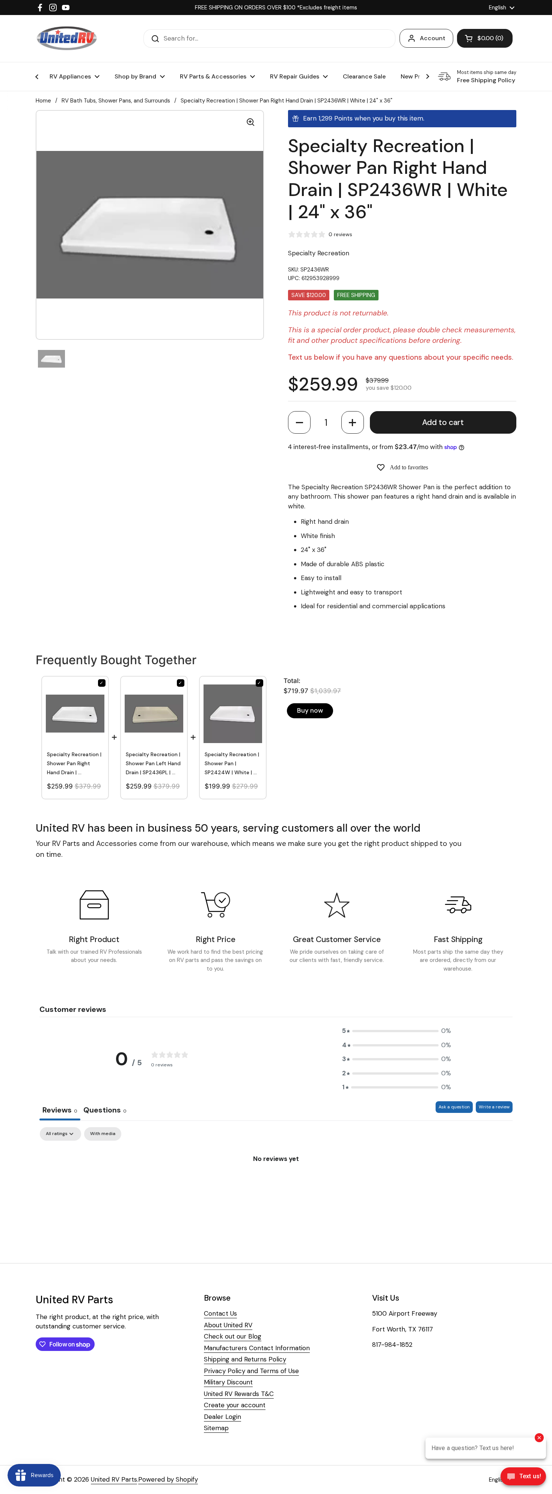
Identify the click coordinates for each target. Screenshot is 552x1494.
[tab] (105, 1110)
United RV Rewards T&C (239, 1394)
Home (43, 100)
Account (432, 38)
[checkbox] (102, 1134)
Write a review (494, 1107)
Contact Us (220, 1313)
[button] (299, 422)
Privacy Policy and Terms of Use (251, 1371)
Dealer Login (222, 1417)
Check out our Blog (232, 1336)
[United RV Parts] (67, 38)
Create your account (234, 1405)
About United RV (228, 1325)
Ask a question (454, 1107)
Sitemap (216, 1428)
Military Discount (228, 1382)
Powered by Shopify (168, 1479)
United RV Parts (114, 1479)
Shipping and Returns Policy (245, 1359)
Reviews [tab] (59, 1110)
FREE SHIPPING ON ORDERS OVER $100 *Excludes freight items (276, 8)
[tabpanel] (276, 1184)
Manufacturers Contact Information (257, 1348)
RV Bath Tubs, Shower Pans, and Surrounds (116, 100)
